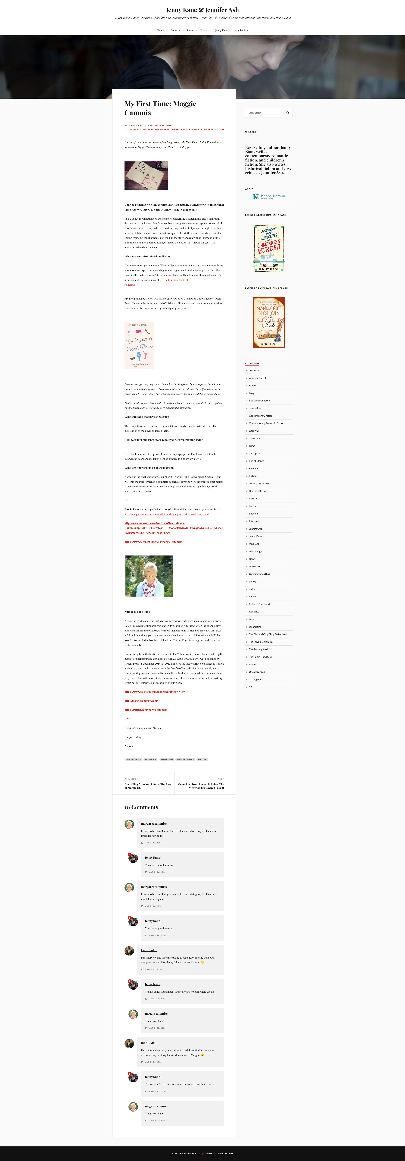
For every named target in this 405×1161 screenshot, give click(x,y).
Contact (204, 30)
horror (252, 506)
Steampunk (255, 626)
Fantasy (253, 468)
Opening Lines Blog (259, 573)
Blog (136, 129)
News (252, 558)
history (253, 498)
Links (190, 30)
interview (150, 759)
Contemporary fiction (154, 129)
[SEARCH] (288, 112)
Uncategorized (257, 671)
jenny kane (167, 759)
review (252, 596)
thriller (252, 664)
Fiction (219, 129)
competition (255, 408)
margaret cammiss (154, 823)
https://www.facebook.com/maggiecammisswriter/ (155, 692)
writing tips (255, 679)
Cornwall (254, 430)
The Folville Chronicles (261, 641)
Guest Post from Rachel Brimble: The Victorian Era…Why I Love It (201, 785)
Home (160, 30)
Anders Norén (224, 1153)
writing (202, 759)
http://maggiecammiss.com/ (141, 701)
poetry (252, 581)
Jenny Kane (221, 30)
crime (252, 445)
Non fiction (255, 566)
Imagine (253, 513)
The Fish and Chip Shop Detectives (268, 634)
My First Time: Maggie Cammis (160, 108)
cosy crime (254, 438)
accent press (134, 759)
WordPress (193, 1153)
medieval (254, 543)
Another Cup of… (258, 377)
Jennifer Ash (241, 30)
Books (174, 30)
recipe (252, 588)
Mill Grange (255, 551)
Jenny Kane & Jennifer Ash (202, 10)
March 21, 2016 (153, 969)
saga (251, 619)
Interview (254, 521)
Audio (252, 385)
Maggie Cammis (185, 759)
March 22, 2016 (157, 1028)
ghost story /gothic (259, 483)
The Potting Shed (258, 649)
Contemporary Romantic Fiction (192, 129)
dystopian (254, 453)
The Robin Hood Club (260, 656)
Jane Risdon (149, 950)
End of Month (256, 460)
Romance (254, 611)
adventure (254, 370)
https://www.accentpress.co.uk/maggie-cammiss (153, 542)
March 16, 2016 (162, 125)
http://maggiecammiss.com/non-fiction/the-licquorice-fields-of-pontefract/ (167, 514)
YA (250, 686)
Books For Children (259, 400)
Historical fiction (258, 490)
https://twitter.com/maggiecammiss (146, 710)
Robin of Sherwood (259, 604)
